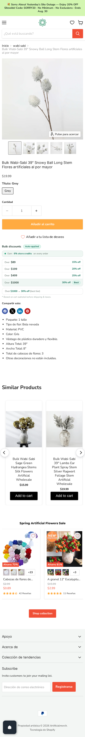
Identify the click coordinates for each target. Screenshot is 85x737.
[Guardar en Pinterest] (27, 311)
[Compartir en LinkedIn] (20, 311)
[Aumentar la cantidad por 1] (36, 211)
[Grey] (8, 195)
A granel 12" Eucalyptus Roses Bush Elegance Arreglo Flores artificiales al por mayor (63, 579)
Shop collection (42, 613)
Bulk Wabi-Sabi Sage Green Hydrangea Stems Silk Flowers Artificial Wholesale (24, 469)
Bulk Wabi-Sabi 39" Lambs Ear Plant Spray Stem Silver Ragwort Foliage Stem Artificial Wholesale (64, 471)
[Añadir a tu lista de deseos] (33, 536)
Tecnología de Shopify (42, 730)
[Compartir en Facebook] (5, 311)
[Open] (9, 727)
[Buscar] (77, 33)
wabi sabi (19, 45)
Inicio (5, 45)
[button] (14, 148)
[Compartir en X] (12, 311)
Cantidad (7, 202)
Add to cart (23, 496)
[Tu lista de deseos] (72, 23)
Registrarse (64, 687)
